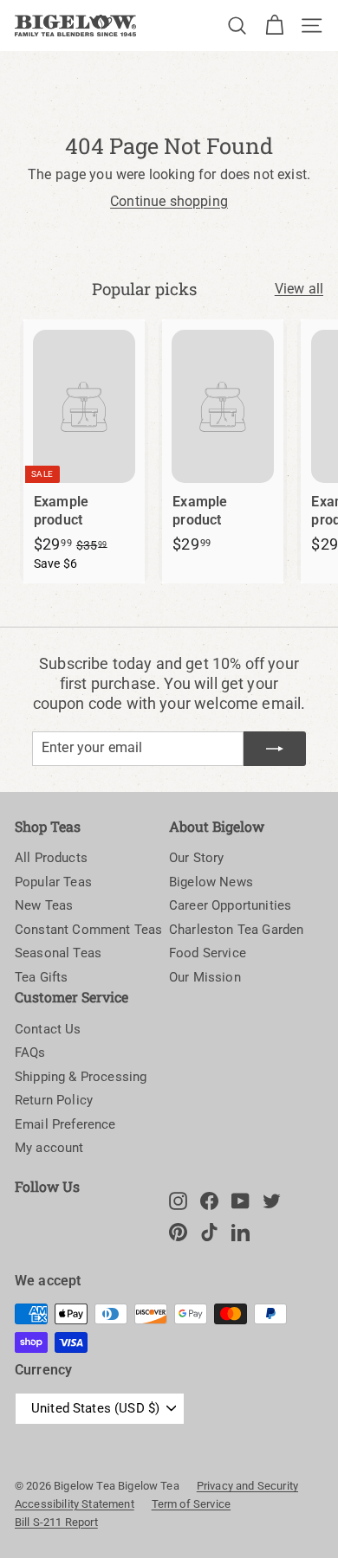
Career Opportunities (230, 905)
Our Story (196, 858)
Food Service (207, 953)
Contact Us (48, 1029)
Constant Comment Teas (88, 929)
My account (49, 1148)
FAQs (30, 1052)
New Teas (44, 905)
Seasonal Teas (58, 953)
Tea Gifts (41, 977)
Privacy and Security (247, 1485)
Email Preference (65, 1124)
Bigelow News (211, 882)
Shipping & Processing (80, 1077)
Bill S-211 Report (56, 1522)
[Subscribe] (275, 748)
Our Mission (205, 977)
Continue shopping (169, 201)
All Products (51, 858)
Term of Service (191, 1503)
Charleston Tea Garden (236, 929)
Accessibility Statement (74, 1503)
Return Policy (54, 1100)
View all (299, 288)
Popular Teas (53, 882)
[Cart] (274, 25)
